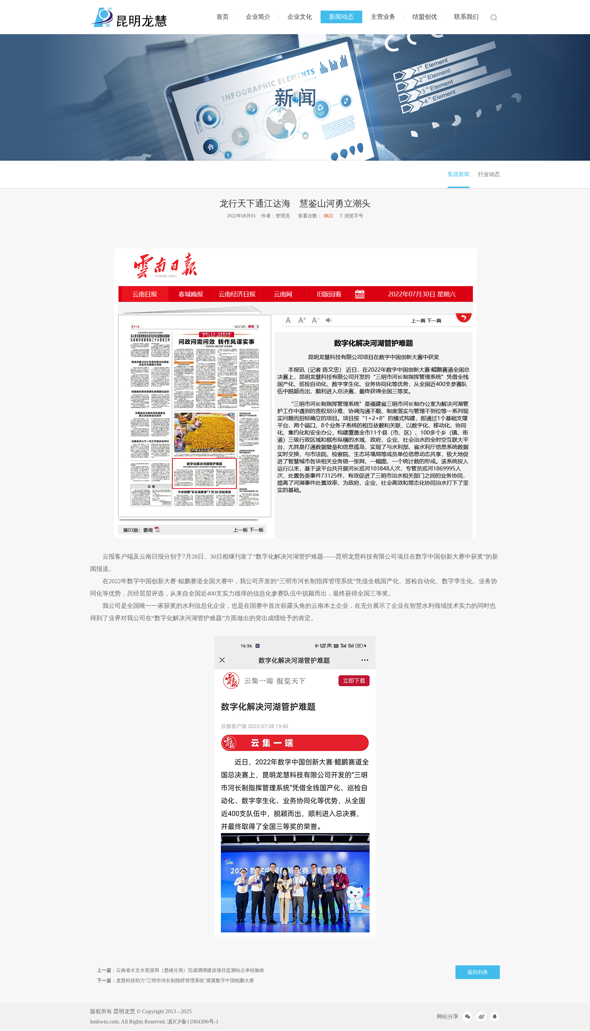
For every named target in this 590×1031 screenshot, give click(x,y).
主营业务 (383, 16)
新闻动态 (341, 16)
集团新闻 (458, 174)
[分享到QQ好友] (495, 1016)
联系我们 (466, 16)
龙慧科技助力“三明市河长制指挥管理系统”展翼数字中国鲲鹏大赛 (185, 980)
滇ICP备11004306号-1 (193, 1022)
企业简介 (258, 16)
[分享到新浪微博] (481, 1016)
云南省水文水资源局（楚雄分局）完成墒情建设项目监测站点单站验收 (190, 970)
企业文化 (299, 16)
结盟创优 (424, 16)
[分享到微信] (467, 1016)
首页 (222, 16)
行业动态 (489, 174)
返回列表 (477, 972)
